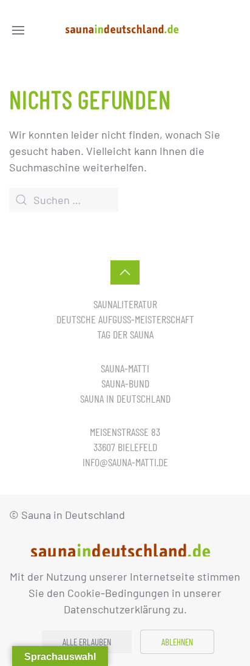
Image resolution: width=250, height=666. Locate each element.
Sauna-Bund (125, 383)
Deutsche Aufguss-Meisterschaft (125, 319)
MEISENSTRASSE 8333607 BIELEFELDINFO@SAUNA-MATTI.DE (125, 447)
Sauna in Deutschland (125, 398)
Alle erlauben (86, 641)
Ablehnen (177, 641)
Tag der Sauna (125, 334)
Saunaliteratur (125, 304)
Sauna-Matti (125, 368)
